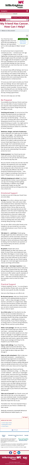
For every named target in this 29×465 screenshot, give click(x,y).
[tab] (25, 417)
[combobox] (16, 20)
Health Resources (8, 13)
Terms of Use (13, 463)
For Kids (20, 17)
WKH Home (2, 13)
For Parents (14, 17)
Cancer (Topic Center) (7, 422)
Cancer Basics (5, 426)
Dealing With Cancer (6, 424)
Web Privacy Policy (8, 463)
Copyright (26, 435)
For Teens (26, 17)
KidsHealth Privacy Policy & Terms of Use (15, 436)
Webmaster (24, 463)
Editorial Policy (3, 436)
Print (15, 430)
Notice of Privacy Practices (18, 463)
